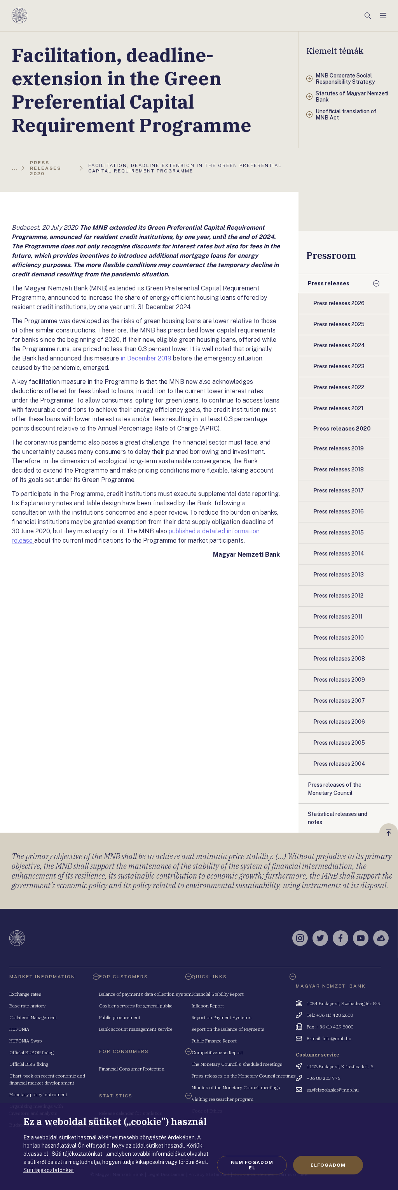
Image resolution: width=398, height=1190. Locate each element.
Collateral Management (33, 1017)
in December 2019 (145, 358)
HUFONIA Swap (25, 1041)
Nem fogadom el (252, 1165)
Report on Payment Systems (221, 1017)
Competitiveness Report (217, 1052)
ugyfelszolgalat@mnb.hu (333, 1090)
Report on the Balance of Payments (228, 1029)
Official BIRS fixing (28, 1064)
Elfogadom (328, 1165)
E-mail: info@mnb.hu (329, 1038)
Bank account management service (136, 1029)
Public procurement (119, 1017)
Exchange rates (25, 994)
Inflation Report (208, 1006)
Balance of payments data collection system (145, 994)
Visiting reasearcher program (222, 1099)
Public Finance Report (214, 1041)
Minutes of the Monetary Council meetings (236, 1087)
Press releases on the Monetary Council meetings (244, 1076)
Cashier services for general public (136, 1006)
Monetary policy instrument (38, 1094)
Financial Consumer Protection (131, 1069)
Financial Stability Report (218, 994)
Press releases (328, 283)
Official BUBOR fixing (31, 1052)
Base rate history (27, 1006)
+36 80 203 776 (323, 1078)
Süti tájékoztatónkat (48, 1170)
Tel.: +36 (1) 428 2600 (330, 1015)
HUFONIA (19, 1029)
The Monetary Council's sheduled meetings (237, 1064)
